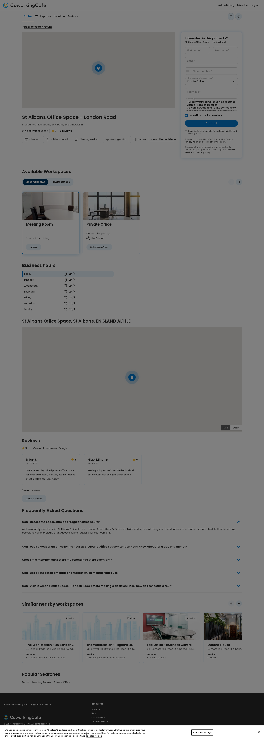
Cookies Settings (202, 732)
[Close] (259, 731)
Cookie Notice (94, 735)
